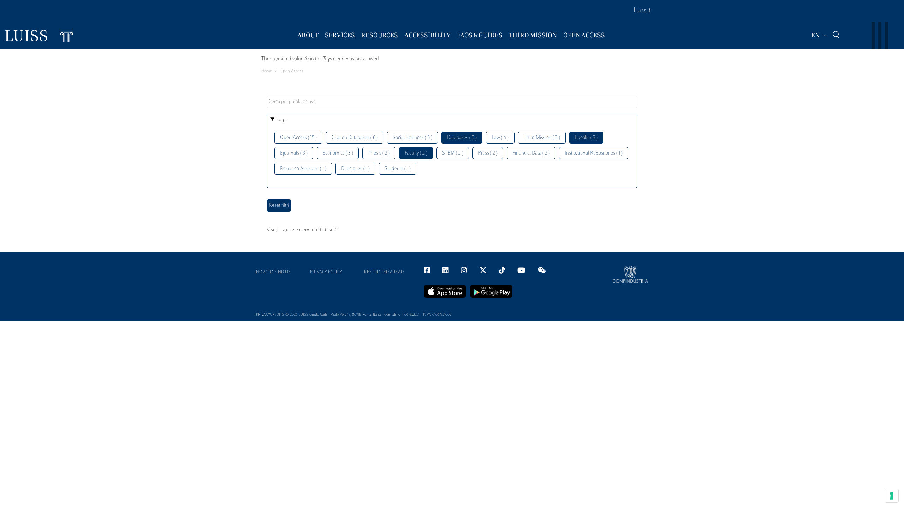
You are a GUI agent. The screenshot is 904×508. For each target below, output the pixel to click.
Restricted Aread (384, 272)
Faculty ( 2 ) (416, 153)
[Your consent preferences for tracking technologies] (891, 495)
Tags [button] (281, 119)
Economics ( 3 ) (337, 153)
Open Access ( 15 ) (298, 137)
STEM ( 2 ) (452, 153)
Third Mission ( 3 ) (542, 137)
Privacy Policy (326, 272)
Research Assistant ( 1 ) (303, 168)
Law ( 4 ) (500, 137)
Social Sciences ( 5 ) (412, 137)
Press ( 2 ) (488, 153)
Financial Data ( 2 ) (531, 153)
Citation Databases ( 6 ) (355, 137)
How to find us (273, 272)
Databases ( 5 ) (462, 137)
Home (266, 71)
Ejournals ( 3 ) (294, 153)
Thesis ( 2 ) (379, 153)
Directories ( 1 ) (355, 168)
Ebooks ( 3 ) (586, 137)
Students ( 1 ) (398, 168)
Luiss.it (642, 11)
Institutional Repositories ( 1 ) (594, 153)
